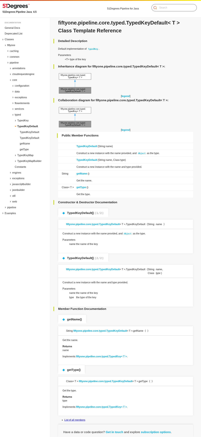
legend (126, 96)
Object (142, 153)
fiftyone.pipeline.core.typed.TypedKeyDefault (93, 224)
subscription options (156, 432)
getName (81, 173)
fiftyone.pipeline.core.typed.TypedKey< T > (101, 356)
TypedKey (93, 49)
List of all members (74, 420)
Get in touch (114, 432)
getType (81, 187)
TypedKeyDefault (86, 146)
